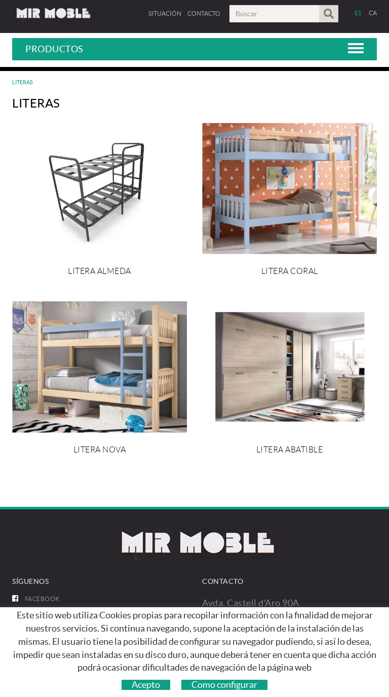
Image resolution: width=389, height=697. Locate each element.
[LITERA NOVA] (99, 367)
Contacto (203, 13)
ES (358, 13)
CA (373, 13)
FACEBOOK (41, 599)
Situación (164, 13)
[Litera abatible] (289, 367)
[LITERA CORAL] (289, 188)
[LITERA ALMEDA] (99, 188)
